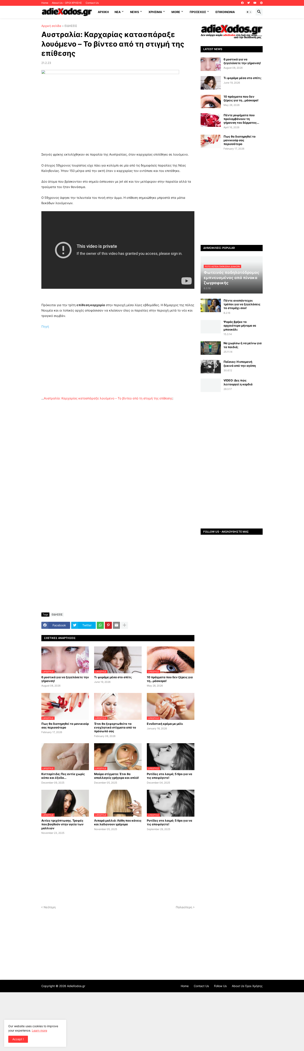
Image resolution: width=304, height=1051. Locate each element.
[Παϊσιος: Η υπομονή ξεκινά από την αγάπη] (211, 366)
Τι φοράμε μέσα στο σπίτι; (113, 677)
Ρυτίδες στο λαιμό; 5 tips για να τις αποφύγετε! (169, 775)
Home (44, 2)
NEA (118, 12)
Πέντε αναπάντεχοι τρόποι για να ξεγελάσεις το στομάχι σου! (242, 304)
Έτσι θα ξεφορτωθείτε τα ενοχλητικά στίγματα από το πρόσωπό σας (115, 727)
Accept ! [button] (18, 1039)
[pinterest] (261, 3)
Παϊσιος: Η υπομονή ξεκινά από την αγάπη (240, 363)
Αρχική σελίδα (51, 26)
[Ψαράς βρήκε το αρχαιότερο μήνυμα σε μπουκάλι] (211, 326)
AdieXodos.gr (76, 986)
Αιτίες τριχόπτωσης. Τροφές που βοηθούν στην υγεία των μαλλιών (62, 824)
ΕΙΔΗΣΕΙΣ (71, 26)
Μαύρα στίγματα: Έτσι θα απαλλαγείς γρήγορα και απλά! (116, 775)
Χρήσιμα (155, 12)
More (175, 12)
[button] (249, 12)
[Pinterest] (108, 625)
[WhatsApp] (100, 625)
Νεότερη (50, 907)
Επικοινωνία (225, 12)
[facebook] (242, 3)
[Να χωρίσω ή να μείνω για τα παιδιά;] (211, 348)
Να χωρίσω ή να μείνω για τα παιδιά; (243, 345)
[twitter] (248, 3)
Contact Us (92, 2)
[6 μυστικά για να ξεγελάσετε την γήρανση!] (211, 64)
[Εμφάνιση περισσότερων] (124, 625)
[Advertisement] (117, 367)
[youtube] (255, 3)
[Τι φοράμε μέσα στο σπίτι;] (211, 83)
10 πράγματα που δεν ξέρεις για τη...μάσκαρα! (170, 679)
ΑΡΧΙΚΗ (103, 12)
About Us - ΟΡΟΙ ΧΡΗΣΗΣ (67, 2)
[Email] (116, 625)
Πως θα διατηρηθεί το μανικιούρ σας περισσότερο (65, 725)
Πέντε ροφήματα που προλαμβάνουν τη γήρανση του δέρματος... (241, 118)
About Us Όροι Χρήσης (247, 986)
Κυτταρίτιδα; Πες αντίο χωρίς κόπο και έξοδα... (63, 775)
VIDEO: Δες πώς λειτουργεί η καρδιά (238, 382)
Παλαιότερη (184, 907)
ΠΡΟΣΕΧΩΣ (198, 12)
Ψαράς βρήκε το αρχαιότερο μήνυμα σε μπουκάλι (240, 325)
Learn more (39, 1030)
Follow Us (220, 986)
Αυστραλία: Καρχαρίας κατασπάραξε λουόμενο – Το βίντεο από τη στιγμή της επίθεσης (108, 398)
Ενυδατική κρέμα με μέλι (165, 723)
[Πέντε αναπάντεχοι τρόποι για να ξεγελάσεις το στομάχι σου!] (211, 305)
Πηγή (45, 326)
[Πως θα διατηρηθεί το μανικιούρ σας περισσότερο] (211, 141)
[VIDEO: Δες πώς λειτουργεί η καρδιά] (211, 385)
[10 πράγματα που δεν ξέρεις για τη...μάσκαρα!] (211, 101)
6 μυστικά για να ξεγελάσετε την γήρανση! (65, 679)
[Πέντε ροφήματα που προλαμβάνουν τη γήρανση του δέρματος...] (211, 120)
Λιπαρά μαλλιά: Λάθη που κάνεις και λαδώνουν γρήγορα (117, 822)
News (134, 12)
